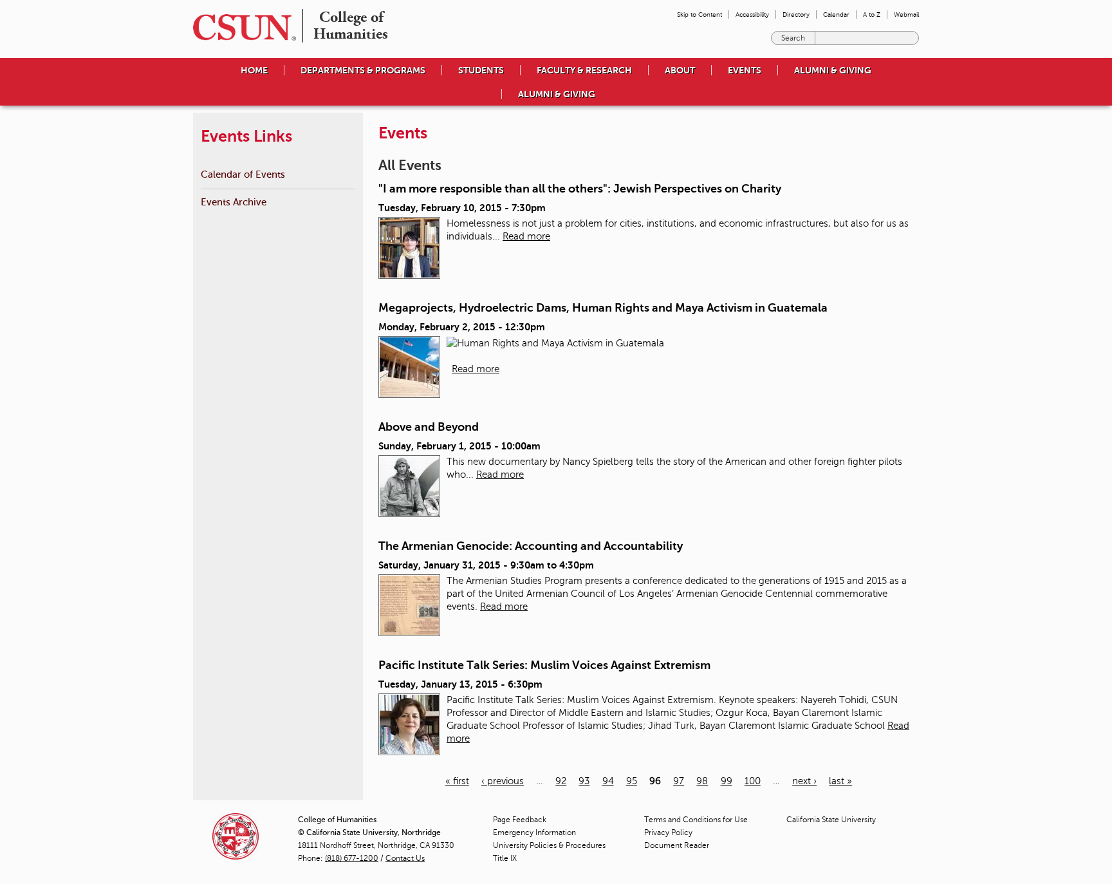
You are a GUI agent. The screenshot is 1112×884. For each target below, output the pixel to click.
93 (584, 781)
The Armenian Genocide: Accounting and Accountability (530, 546)
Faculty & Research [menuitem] (584, 70)
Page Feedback (519, 819)
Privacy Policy (668, 832)
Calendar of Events (243, 174)
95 (631, 781)
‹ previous (502, 781)
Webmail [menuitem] (906, 14)
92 (560, 781)
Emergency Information (534, 832)
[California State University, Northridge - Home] (240, 27)
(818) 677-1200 (351, 858)
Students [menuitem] (481, 70)
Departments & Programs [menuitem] (363, 70)
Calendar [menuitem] (836, 14)
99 (726, 781)
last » (840, 781)
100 (753, 781)
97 (678, 781)
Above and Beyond (428, 426)
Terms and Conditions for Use (696, 819)
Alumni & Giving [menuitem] (832, 70)
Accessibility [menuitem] (752, 14)
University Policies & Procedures (549, 845)
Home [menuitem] (254, 70)
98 (702, 781)
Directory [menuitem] (796, 14)
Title (505, 858)
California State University (831, 819)
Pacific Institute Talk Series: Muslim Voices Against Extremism (544, 665)
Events (744, 70)
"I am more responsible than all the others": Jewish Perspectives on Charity (579, 188)
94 (608, 781)
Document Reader (676, 845)
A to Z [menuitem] (871, 14)
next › (804, 781)
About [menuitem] (680, 70)
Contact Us (405, 858)
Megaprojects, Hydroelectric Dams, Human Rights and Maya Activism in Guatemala (603, 307)
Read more (526, 236)
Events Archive (233, 201)
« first (457, 781)
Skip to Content (699, 14)
